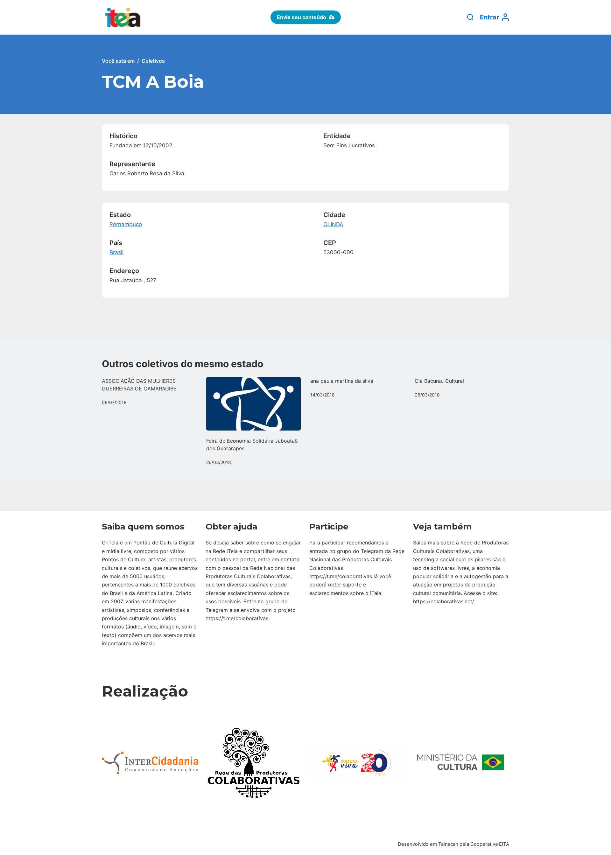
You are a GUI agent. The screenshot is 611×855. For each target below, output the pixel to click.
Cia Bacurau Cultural (439, 381)
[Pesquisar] (470, 17)
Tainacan (448, 844)
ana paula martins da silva (341, 381)
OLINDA (333, 224)
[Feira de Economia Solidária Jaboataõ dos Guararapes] (253, 403)
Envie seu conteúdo (301, 17)
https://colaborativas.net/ (443, 601)
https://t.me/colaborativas (237, 618)
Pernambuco (125, 224)
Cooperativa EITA (489, 844)
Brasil (116, 252)
